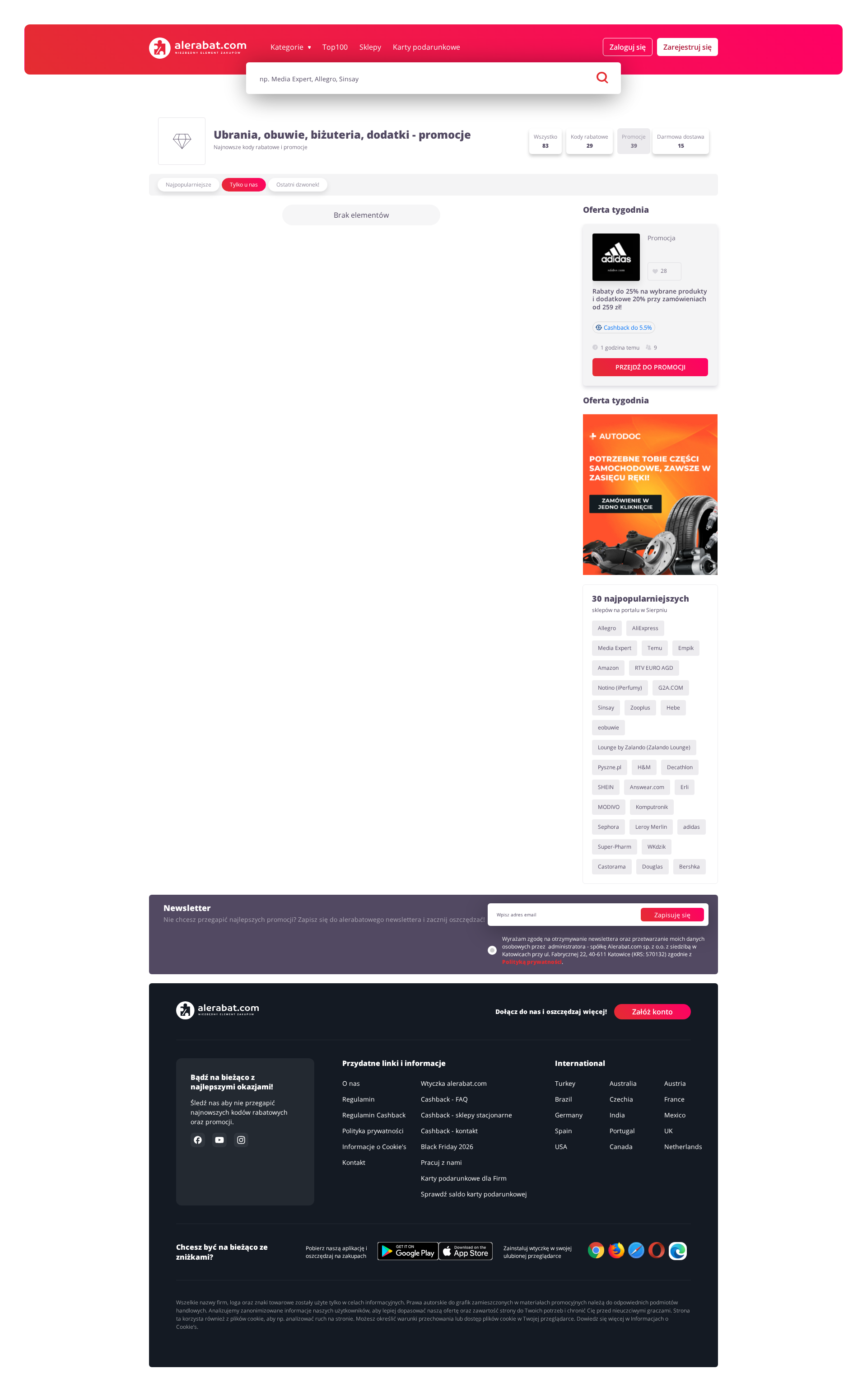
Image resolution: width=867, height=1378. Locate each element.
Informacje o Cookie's (374, 1146)
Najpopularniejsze (188, 184)
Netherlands (683, 1146)
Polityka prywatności (373, 1130)
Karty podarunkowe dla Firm (464, 1178)
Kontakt (353, 1162)
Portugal (622, 1130)
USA (561, 1146)
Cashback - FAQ (444, 1099)
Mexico (674, 1115)
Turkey (565, 1083)
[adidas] (616, 257)
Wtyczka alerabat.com (454, 1083)
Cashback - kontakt (449, 1130)
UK (668, 1130)
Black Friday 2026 (447, 1146)
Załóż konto (652, 1012)
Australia (623, 1083)
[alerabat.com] (197, 48)
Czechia (621, 1099)
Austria (675, 1083)
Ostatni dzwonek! (297, 184)
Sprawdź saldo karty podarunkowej (474, 1194)
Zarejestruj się (687, 47)
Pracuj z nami (441, 1162)
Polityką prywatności (532, 962)
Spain (563, 1130)
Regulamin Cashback (374, 1115)
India (617, 1115)
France (674, 1099)
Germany (569, 1115)
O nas (351, 1083)
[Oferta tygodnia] (650, 494)
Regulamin (358, 1099)
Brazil (563, 1099)
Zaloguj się (628, 47)
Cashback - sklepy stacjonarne (466, 1115)
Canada (621, 1146)
